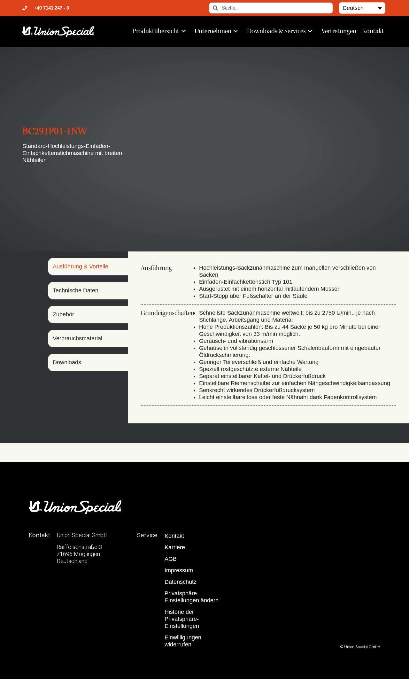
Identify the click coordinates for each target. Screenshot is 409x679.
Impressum (179, 570)
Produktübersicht (155, 31)
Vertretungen (338, 31)
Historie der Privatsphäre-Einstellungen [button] (182, 619)
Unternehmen (213, 31)
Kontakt (373, 31)
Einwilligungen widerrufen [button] (183, 641)
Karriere (175, 547)
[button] (362, 7)
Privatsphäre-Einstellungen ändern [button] (192, 597)
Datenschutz (181, 582)
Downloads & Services (276, 31)
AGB (171, 559)
